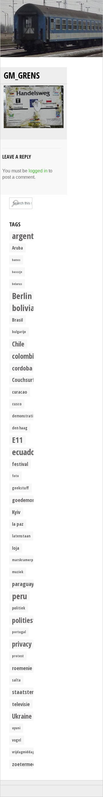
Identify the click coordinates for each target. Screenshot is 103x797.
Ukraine (22, 716)
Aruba (17, 248)
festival (20, 463)
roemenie (22, 668)
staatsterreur (27, 692)
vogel (16, 740)
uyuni (16, 728)
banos (16, 260)
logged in (38, 170)
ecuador (25, 452)
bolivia (23, 307)
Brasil (17, 319)
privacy (21, 644)
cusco (16, 404)
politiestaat (28, 620)
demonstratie (23, 416)
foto (15, 475)
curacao (19, 392)
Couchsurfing (26, 380)
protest (18, 655)
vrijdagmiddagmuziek (28, 752)
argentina (28, 235)
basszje (17, 272)
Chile (18, 343)
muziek (17, 571)
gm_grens (22, 75)
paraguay (23, 584)
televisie (21, 704)
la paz (17, 524)
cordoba (22, 368)
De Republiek (51, 28)
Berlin (22, 295)
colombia (24, 355)
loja (15, 548)
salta (16, 680)
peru (19, 596)
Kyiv (16, 511)
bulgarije (19, 331)
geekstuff (20, 488)
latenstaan (21, 536)
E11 (17, 440)
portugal (19, 631)
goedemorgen (27, 499)
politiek (18, 608)
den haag (19, 428)
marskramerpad (24, 559)
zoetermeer (24, 764)
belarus (17, 284)
